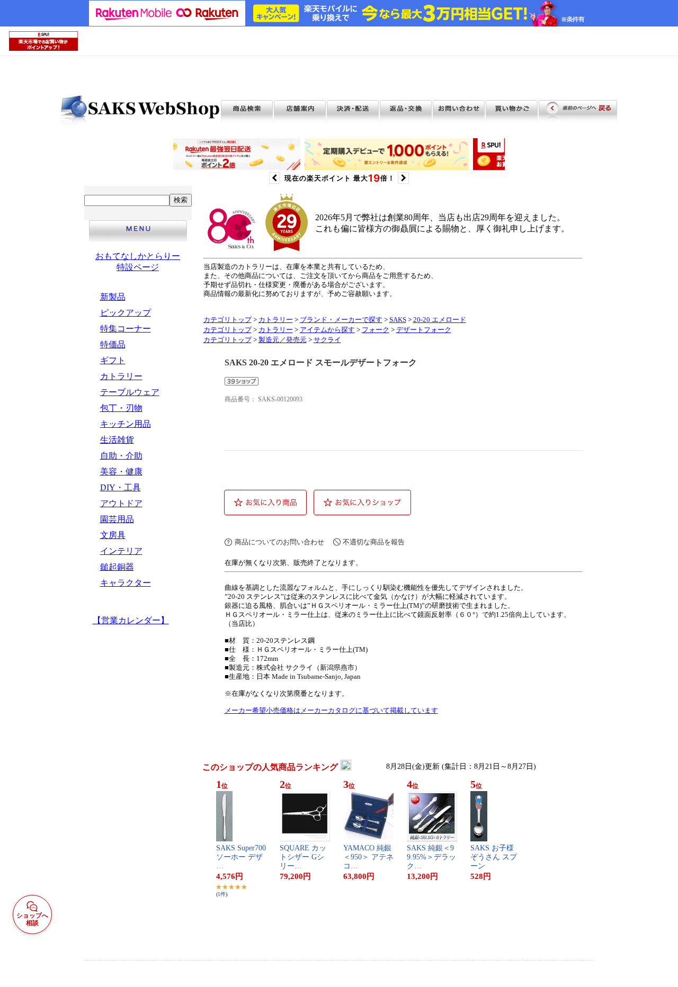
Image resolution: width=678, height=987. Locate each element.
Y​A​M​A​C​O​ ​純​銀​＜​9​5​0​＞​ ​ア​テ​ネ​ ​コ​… (368, 857)
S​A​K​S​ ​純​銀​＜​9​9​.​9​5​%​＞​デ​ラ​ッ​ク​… (431, 857)
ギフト (113, 360)
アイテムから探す (327, 330)
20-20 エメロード (439, 320)
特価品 (113, 344)
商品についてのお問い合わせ (279, 542)
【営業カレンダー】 (131, 620)
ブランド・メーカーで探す (341, 320)
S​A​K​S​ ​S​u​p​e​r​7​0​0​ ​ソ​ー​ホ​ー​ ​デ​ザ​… (241, 857)
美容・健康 (121, 471)
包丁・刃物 (121, 407)
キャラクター (125, 582)
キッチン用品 (125, 423)
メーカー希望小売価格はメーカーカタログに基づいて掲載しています (331, 710)
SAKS (397, 320)
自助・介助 (121, 455)
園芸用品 (117, 519)
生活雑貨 (117, 439)
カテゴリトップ (227, 320)
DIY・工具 (120, 487)
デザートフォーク (423, 330)
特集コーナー (125, 328)
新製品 (113, 296)
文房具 (113, 535)
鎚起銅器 (117, 566)
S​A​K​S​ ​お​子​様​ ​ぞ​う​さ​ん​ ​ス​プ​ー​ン (493, 857)
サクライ (327, 340)
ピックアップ (125, 312)
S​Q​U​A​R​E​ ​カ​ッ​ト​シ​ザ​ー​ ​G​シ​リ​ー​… (303, 857)
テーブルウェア (129, 392)
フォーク (375, 330)
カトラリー (121, 376)
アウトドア (121, 503)
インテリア (121, 550)
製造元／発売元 (282, 340)
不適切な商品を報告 (374, 542)
